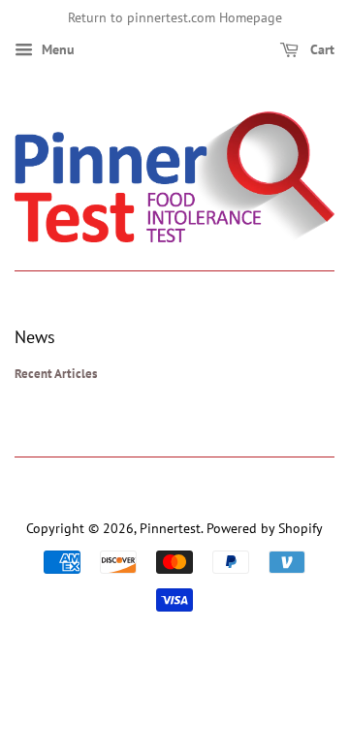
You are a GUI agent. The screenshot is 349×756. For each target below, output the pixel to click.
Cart (320, 49)
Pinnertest (170, 528)
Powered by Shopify (264, 528)
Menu (56, 49)
